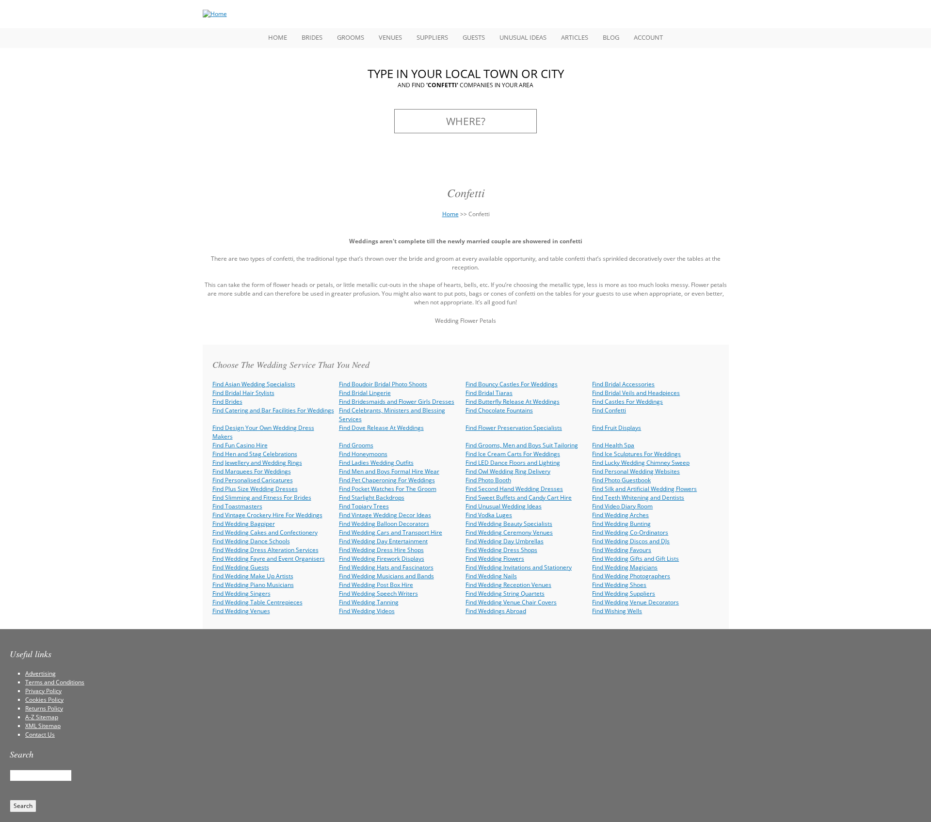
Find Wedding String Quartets (505, 593)
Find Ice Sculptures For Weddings (636, 454)
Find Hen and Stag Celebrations (254, 454)
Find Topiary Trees (364, 506)
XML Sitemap (43, 726)
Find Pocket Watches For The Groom (387, 489)
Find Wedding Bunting (621, 524)
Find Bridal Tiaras (489, 393)
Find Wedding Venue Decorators (635, 602)
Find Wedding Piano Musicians (253, 585)
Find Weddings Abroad (496, 611)
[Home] (215, 14)
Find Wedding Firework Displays (381, 558)
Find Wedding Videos (367, 611)
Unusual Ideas (522, 37)
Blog (611, 37)
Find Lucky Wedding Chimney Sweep (641, 462)
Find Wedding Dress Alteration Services (265, 550)
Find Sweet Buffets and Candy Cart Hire (519, 497)
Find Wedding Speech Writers (378, 593)
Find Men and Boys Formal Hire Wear (389, 471)
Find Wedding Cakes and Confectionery (265, 532)
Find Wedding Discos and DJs (631, 541)
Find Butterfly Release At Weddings (513, 401)
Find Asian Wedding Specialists (253, 384)
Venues (390, 37)
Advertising (40, 673)
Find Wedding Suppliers (623, 593)
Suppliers (432, 37)
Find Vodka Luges (489, 515)
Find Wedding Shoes (619, 585)
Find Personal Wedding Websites (636, 471)
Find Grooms (356, 445)
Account (648, 37)
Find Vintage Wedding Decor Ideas (385, 515)
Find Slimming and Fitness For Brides (261, 497)
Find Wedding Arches (620, 515)
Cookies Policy (44, 700)
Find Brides (227, 401)
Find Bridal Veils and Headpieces (636, 393)
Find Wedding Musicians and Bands (386, 576)
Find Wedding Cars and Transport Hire (390, 532)
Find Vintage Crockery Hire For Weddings (267, 515)
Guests (474, 37)
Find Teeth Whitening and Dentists (638, 497)
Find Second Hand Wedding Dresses (514, 489)
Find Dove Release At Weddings (381, 428)
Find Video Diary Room (622, 506)
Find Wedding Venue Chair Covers (511, 602)
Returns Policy (44, 708)
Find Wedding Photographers (631, 576)
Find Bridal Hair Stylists (243, 393)
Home (277, 37)
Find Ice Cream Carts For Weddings (513, 454)
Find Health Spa (613, 445)
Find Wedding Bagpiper (243, 524)
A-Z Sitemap (41, 717)
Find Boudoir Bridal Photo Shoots (383, 384)
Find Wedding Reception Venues (508, 585)
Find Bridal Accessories (623, 384)
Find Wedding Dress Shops (501, 550)
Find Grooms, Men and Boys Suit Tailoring (522, 445)
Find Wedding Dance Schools (251, 541)
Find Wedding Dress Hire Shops (381, 550)
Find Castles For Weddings (627, 401)
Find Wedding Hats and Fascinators (386, 567)
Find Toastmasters (237, 506)
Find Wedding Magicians (625, 567)
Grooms (350, 37)
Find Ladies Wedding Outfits (376, 462)
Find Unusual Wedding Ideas (504, 506)
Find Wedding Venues (241, 611)
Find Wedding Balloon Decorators (384, 524)
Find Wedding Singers (241, 593)
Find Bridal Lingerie (365, 393)
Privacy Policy (43, 691)
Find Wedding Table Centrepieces (257, 602)
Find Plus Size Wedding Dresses (255, 489)
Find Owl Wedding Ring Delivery (508, 471)
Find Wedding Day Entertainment (383, 541)
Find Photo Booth (488, 480)
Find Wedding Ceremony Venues (509, 532)
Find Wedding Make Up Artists (252, 576)
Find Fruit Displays (616, 428)
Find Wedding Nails (491, 576)
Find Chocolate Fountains (499, 410)
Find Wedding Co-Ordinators (630, 532)
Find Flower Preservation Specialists (514, 428)
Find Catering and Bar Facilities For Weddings (273, 410)
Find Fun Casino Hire (240, 445)
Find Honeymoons (363, 454)
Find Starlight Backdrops (371, 497)
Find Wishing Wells (617, 611)
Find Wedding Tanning (369, 602)
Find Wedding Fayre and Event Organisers (268, 558)
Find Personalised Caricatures (252, 480)
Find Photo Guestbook (621, 480)
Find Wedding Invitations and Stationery (519, 567)
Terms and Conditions (54, 682)
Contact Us (40, 734)
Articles (574, 37)
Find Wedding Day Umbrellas (505, 541)
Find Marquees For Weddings (251, 471)
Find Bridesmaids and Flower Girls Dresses (396, 401)
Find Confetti (609, 410)
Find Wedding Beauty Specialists (509, 524)
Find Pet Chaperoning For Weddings (387, 480)
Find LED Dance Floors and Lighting (513, 462)
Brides (312, 37)
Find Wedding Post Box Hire (376, 585)
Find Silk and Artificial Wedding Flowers (644, 489)
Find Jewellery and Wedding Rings (257, 462)
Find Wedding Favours (621, 550)
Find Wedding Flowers (495, 558)
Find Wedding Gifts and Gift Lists (635, 558)
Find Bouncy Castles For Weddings (512, 384)
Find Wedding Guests (240, 567)
